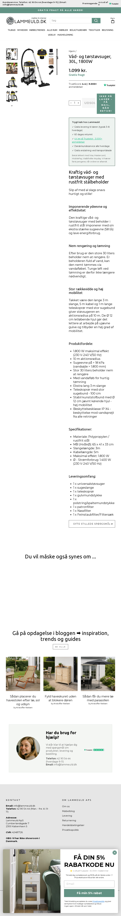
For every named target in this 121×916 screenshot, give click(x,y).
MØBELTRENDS (37, 30)
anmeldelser (76, 86)
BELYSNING (107, 30)
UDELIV (52, 34)
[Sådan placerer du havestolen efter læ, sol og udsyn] (23, 674)
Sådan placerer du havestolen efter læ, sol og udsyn (23, 700)
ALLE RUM (52, 30)
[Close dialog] (114, 852)
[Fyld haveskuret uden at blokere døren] (60, 674)
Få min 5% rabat (89, 893)
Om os (66, 806)
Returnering (69, 820)
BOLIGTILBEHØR (78, 30)
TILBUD (11, 30)
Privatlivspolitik (70, 829)
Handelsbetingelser (73, 825)
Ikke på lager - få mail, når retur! (105, 103)
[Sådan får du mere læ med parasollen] (98, 674)
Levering (67, 815)
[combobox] (75, 20)
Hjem (72, 51)
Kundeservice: (10, 2)
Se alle (60, 647)
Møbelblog (68, 811)
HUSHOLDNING (65, 34)
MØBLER (63, 30)
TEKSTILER (94, 30)
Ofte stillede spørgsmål (92, 524)
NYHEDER (22, 30)
